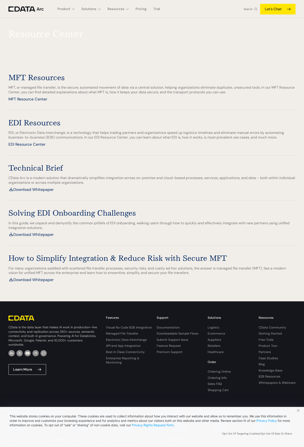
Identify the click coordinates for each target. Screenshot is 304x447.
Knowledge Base (270, 370)
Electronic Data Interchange (126, 340)
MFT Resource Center (27, 99)
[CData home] (29, 9)
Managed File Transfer (122, 333)
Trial (156, 9)
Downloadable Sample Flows (177, 333)
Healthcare (216, 352)
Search (248, 9)
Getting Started (270, 333)
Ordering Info (217, 378)
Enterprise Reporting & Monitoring (122, 360)
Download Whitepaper (33, 189)
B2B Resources (269, 376)
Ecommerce (216, 333)
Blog (262, 364)
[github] (35, 353)
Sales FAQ (215, 384)
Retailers (214, 346)
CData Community (272, 327)
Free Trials (266, 340)
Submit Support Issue (172, 340)
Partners (265, 352)
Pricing (141, 9)
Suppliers (214, 340)
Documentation (168, 327)
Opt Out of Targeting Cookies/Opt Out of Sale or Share (257, 433)
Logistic (213, 327)
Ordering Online (219, 371)
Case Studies (268, 358)
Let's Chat (273, 9)
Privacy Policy (266, 421)
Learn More (22, 369)
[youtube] (27, 353)
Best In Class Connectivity (125, 352)
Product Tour (268, 346)
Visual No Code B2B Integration (129, 327)
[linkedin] (11, 353)
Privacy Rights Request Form (153, 425)
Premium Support (169, 352)
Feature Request (169, 346)
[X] (19, 353)
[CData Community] (44, 353)
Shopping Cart (218, 390)
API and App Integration (123, 346)
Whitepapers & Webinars (277, 383)
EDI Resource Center (26, 144)
